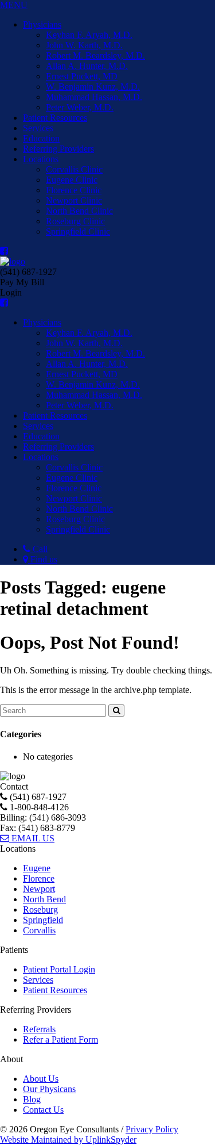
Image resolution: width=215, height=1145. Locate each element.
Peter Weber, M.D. (80, 107)
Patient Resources (55, 117)
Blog (32, 1099)
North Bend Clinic (79, 211)
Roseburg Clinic (75, 221)
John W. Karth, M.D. (84, 45)
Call (39, 549)
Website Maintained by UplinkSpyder (68, 1139)
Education (41, 138)
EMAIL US (31, 838)
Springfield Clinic (78, 231)
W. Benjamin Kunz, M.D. (93, 86)
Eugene (36, 868)
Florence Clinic (73, 190)
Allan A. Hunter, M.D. (87, 66)
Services (38, 128)
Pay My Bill (22, 282)
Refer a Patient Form (60, 1039)
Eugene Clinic (71, 180)
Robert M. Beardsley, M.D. (95, 55)
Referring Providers (58, 149)
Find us (42, 559)
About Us (40, 1078)
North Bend (44, 899)
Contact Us (43, 1110)
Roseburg (40, 909)
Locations (40, 159)
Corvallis (39, 930)
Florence (38, 878)
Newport (39, 889)
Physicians (42, 24)
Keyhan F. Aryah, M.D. (89, 35)
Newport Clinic (74, 200)
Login (11, 292)
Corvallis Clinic (74, 169)
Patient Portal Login (59, 969)
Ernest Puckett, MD (82, 76)
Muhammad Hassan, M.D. (94, 97)
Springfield (43, 920)
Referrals (39, 1029)
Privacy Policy (152, 1129)
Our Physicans (49, 1089)
